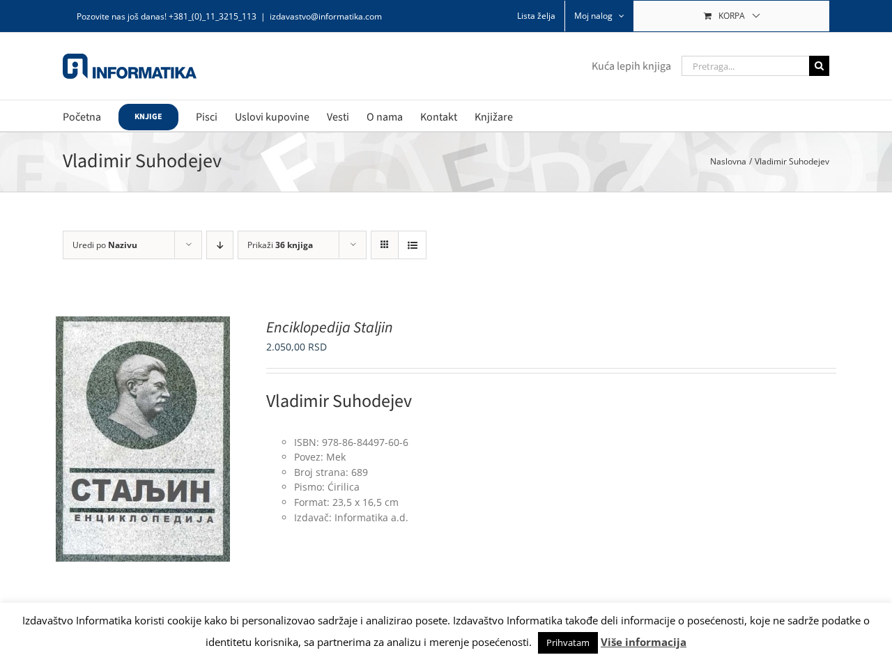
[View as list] (412, 245)
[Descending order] (219, 245)
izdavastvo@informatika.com (326, 16)
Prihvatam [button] (568, 642)
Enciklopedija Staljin (329, 327)
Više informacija (643, 642)
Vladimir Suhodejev (339, 401)
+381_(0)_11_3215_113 (212, 16)
